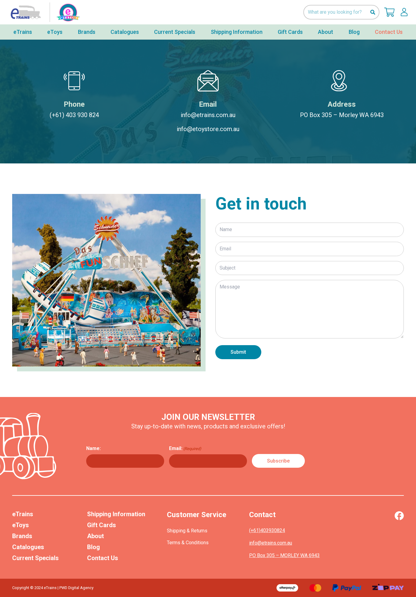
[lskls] (404, 12)
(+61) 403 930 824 (74, 115)
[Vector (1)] (399, 515)
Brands (22, 536)
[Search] (372, 12)
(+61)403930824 (267, 530)
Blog (93, 547)
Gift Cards (101, 525)
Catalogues (28, 547)
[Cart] (389, 12)
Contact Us (102, 558)
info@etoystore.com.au (208, 129)
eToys (20, 525)
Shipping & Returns (187, 531)
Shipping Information (116, 514)
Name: (93, 448)
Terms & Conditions (188, 542)
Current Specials (35, 558)
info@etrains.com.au (208, 115)
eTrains (22, 514)
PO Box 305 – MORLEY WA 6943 (284, 555)
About (95, 536)
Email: (185, 448)
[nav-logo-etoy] (43, 12)
